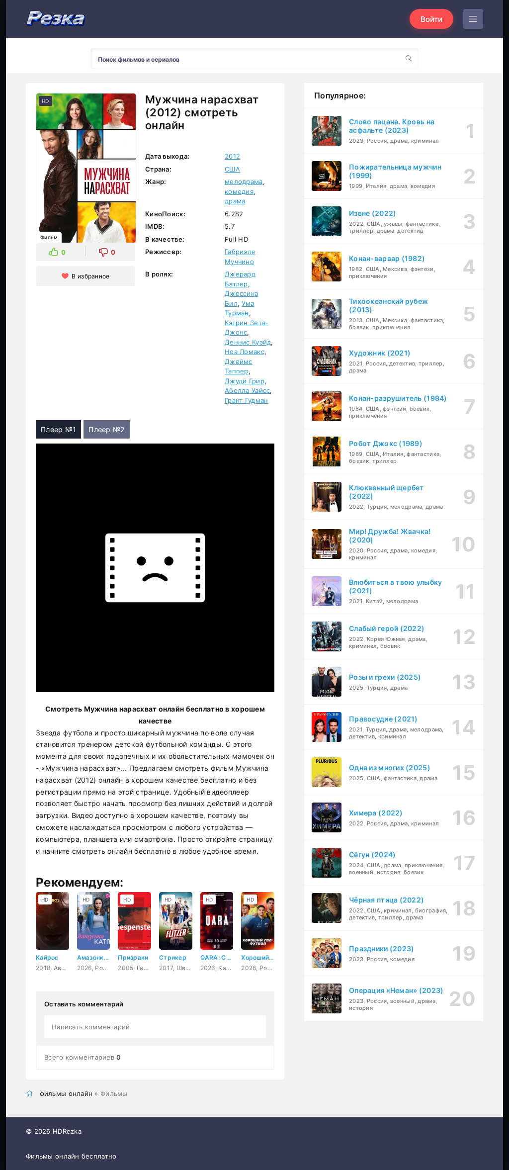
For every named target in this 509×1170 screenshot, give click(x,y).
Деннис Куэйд (248, 342)
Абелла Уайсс (247, 390)
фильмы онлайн (66, 1093)
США (232, 169)
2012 (232, 156)
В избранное (90, 276)
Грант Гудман (246, 400)
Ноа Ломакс (244, 352)
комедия (239, 191)
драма (235, 201)
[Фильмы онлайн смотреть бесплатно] (55, 19)
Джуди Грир (244, 381)
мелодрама (244, 181)
